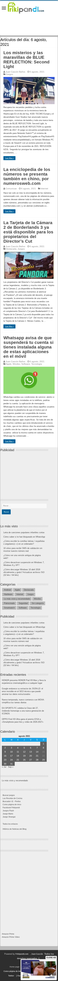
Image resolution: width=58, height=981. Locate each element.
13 (30, 752)
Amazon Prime (8, 934)
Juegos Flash (8, 811)
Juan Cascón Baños (15, 72)
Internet (44, 188)
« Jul (4, 767)
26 (24, 760)
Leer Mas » (9, 158)
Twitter (11, 976)
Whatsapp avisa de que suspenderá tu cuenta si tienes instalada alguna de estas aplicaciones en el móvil (28, 347)
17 (11, 756)
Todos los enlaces (10, 824)
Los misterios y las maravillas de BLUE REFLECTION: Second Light (26, 59)
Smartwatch (9, 608)
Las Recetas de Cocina (12, 798)
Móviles (16, 364)
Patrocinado (9, 603)
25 (18, 760)
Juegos (9, 74)
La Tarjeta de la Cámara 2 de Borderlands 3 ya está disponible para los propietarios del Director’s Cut (28, 232)
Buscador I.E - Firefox (12, 801)
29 (43, 760)
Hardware (8, 594)
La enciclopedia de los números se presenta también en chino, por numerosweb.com (26, 176)
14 (37, 752)
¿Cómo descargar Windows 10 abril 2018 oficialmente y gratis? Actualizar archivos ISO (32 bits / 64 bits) (23, 572)
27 (30, 760)
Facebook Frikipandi (11, 808)
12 (24, 752)
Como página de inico (12, 804)
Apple (8, 364)
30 (5, 764)
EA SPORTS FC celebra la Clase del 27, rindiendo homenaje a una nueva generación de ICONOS (23, 711)
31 (11, 764)
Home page (14, 967)
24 (11, 760)
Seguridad (23, 603)
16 (5, 756)
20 (30, 756)
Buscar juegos (9, 795)
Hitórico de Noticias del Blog (14, 829)
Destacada (11, 249)
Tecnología (36, 364)
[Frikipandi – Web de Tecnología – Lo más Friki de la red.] (29, 7)
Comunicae (11, 188)
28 (37, 760)
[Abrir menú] (4, 8)
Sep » (10, 767)
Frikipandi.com (21, 954)
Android (7, 590)
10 (11, 752)
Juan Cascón (37, 954)
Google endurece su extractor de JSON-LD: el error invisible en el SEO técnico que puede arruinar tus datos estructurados (22, 691)
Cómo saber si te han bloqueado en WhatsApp (24, 537)
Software (25, 364)
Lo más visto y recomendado (17, 599)
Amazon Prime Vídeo (11, 937)
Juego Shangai (9, 817)
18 (18, 756)
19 (24, 756)
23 (5, 760)
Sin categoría (38, 603)
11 (18, 752)
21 (37, 756)
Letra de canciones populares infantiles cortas (24, 532)
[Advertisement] (25, 472)
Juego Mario (8, 814)
